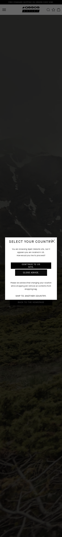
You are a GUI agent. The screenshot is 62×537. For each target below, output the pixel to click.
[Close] (53, 241)
